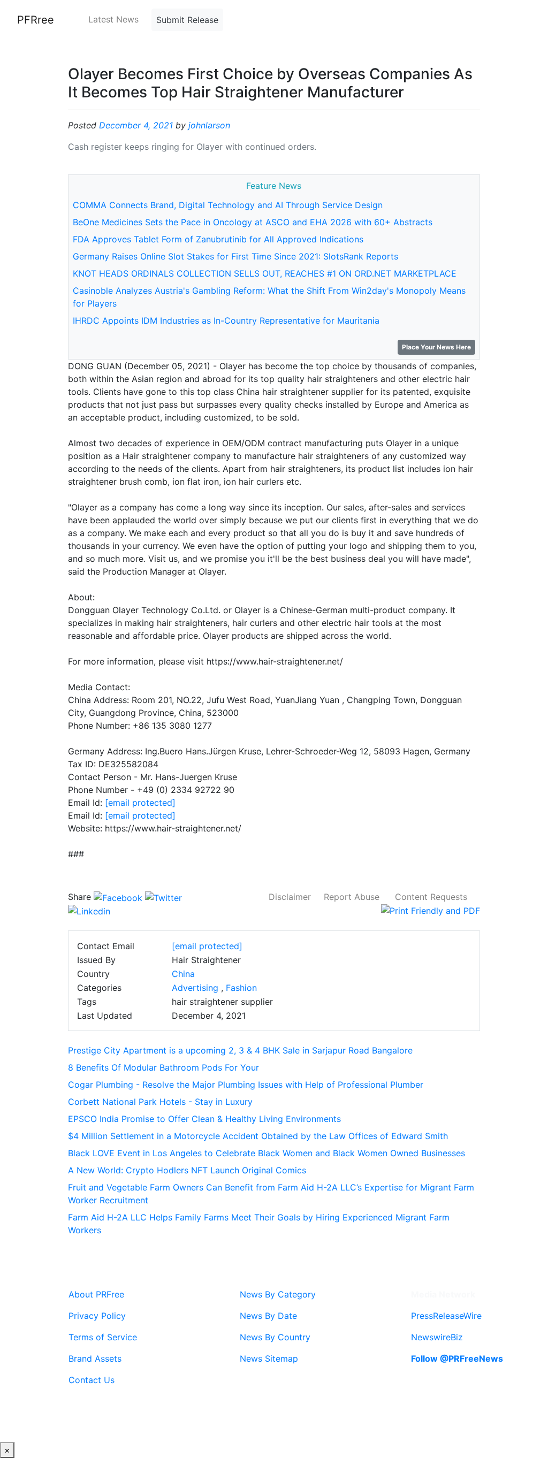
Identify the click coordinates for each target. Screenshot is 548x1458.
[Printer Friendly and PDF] (430, 909)
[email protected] (140, 802)
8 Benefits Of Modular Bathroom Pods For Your (163, 1067)
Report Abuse (351, 896)
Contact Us (91, 1380)
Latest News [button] (113, 19)
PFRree (35, 19)
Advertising (195, 987)
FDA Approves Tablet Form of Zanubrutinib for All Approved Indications (218, 239)
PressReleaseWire (446, 1315)
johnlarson (209, 125)
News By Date (268, 1315)
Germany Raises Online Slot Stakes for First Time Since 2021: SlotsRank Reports (235, 256)
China (183, 973)
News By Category (278, 1294)
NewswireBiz (437, 1337)
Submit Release (187, 19)
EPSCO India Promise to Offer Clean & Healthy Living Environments (204, 1118)
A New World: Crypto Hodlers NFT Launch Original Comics (187, 1170)
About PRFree (96, 1294)
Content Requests (431, 896)
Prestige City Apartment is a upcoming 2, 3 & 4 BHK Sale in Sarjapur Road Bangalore (240, 1050)
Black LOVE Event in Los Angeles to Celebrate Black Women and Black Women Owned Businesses (266, 1153)
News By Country (275, 1337)
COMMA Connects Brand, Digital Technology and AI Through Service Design (228, 205)
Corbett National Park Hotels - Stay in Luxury (160, 1101)
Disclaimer (290, 896)
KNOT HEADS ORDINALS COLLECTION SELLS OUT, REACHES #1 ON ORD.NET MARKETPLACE (264, 273)
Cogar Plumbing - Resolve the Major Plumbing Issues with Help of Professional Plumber (245, 1084)
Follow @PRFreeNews (457, 1358)
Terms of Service (102, 1337)
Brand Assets (94, 1358)
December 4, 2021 (136, 125)
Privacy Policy (97, 1315)
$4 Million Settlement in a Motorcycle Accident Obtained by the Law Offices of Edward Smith (258, 1136)
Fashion (241, 987)
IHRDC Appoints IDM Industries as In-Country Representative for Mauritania (226, 320)
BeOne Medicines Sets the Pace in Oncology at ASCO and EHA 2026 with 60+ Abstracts (252, 222)
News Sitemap (269, 1358)
